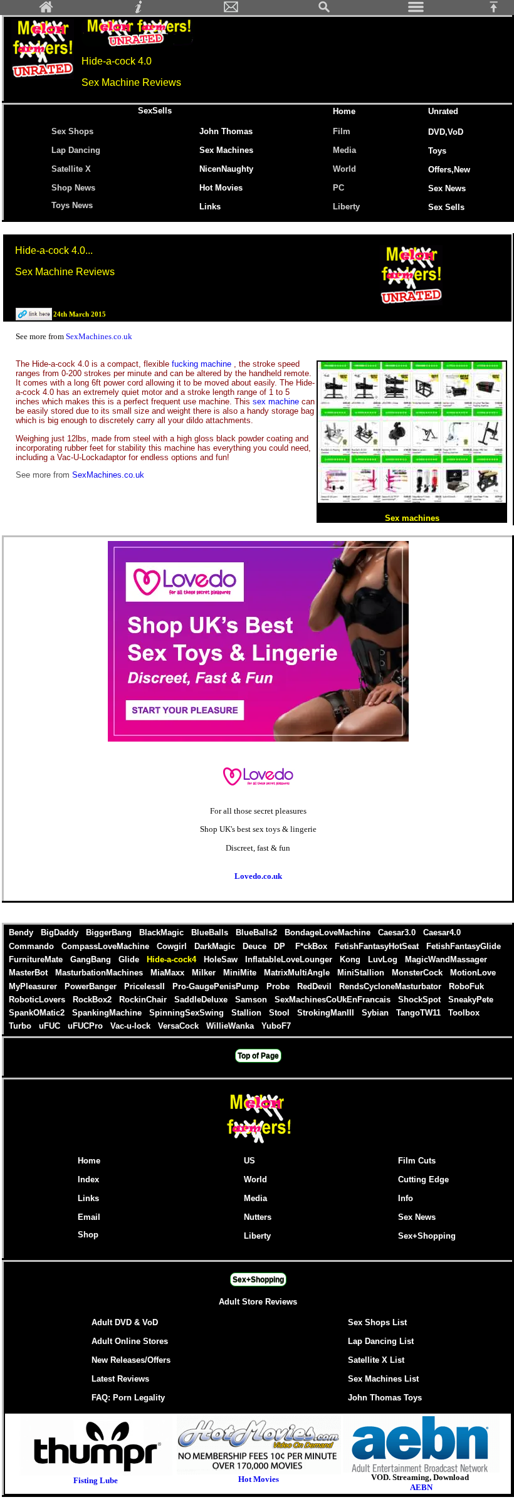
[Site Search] (324, 10)
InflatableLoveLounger (290, 959)
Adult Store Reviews (258, 1301)
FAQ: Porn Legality (128, 1397)
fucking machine (203, 364)
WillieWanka (231, 1026)
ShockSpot (421, 999)
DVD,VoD (445, 132)
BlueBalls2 (257, 932)
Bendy (22, 932)
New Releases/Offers (131, 1360)
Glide (130, 959)
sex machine (277, 401)
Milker (205, 972)
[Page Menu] (416, 10)
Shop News (73, 187)
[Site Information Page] (138, 10)
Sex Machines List (383, 1379)
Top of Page (258, 1055)
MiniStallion (362, 972)
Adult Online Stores (130, 1341)
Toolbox (464, 1012)
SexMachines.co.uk (99, 336)
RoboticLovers (38, 999)
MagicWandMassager (446, 959)
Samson (252, 999)
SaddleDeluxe (202, 999)
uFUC (50, 1026)
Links (210, 206)
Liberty (346, 206)
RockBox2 (93, 999)
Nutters (257, 1217)
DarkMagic (216, 946)
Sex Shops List (377, 1322)
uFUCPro (86, 1026)
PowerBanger (92, 986)
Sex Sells (446, 207)
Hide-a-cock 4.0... (54, 250)
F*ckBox (312, 946)
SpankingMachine (108, 1012)
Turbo (21, 1026)
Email (89, 1217)
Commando (32, 946)
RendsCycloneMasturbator (391, 986)
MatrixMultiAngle (298, 972)
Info (405, 1198)
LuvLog (383, 959)
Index (88, 1179)
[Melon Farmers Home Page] (46, 10)
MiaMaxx (168, 972)
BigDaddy (60, 932)
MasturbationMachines (100, 972)
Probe (279, 986)
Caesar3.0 (398, 932)
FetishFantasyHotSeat (378, 946)
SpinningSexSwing (188, 1012)
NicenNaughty (226, 169)
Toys (437, 150)
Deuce (255, 946)
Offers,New (449, 169)
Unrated (443, 111)
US (249, 1160)
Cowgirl (173, 946)
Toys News (72, 205)
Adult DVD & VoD (125, 1322)
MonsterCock (418, 972)
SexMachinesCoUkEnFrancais (334, 999)
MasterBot (29, 972)
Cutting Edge (423, 1179)
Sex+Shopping (427, 1236)
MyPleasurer (34, 986)
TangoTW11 (420, 1012)
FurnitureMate (37, 959)
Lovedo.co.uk (258, 876)
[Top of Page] (498, 10)
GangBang (92, 959)
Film (341, 131)
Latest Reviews (120, 1379)
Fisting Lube (95, 1480)
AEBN (421, 1487)
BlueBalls (211, 932)
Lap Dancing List (381, 1341)
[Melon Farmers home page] (258, 1143)
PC (341, 187)
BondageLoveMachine (328, 932)
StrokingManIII (327, 1012)
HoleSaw (222, 959)
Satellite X (71, 169)
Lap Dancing (75, 150)
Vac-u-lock (131, 1026)
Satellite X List (376, 1360)
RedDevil (316, 986)
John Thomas (226, 131)
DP (282, 946)
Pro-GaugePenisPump (217, 986)
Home (344, 111)
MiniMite (241, 972)
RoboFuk (466, 986)
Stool (280, 1012)
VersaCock (179, 1026)
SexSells (155, 110)
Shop (88, 1234)
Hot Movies (221, 187)
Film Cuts (417, 1160)
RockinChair (144, 999)
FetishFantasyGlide (463, 946)
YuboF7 (276, 1026)
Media (344, 150)
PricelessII (146, 986)
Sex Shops (72, 131)
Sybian (376, 1012)
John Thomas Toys (385, 1397)
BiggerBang (110, 932)
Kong (351, 959)
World (344, 169)
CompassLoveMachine (106, 946)
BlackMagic (163, 932)
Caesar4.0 (442, 932)
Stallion (247, 1012)
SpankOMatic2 (38, 1012)
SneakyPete (471, 999)
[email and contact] (231, 10)
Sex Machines (226, 150)
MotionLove (473, 972)
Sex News (447, 188)
